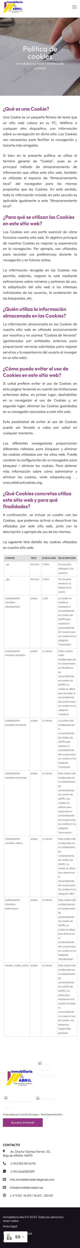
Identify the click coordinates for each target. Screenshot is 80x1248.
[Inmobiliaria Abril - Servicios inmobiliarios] (22, 7)
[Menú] (74, 7)
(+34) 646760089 (22, 1171)
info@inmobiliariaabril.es (26, 1187)
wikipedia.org (61, 477)
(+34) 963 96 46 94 (23, 1163)
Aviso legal (10, 1226)
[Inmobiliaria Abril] (19, 1078)
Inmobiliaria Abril (30, 63)
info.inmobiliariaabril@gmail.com (32, 1179)
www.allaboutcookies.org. (23, 482)
